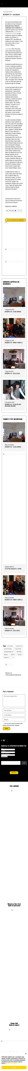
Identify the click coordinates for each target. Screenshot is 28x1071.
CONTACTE (14, 772)
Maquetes (7, 566)
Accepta (14, 1067)
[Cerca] (24, 763)
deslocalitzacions (8, 648)
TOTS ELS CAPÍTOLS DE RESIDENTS (15, 220)
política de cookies (11, 1063)
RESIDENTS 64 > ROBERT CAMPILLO (13, 343)
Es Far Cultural (17, 31)
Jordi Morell (8, 49)
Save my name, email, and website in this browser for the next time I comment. (13, 724)
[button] (26, 1053)
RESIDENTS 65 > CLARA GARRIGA (13, 312)
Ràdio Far (7, 445)
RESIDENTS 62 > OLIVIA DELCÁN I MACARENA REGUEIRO (13, 405)
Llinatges (3, 750)
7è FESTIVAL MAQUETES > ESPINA (13, 569)
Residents (11, 445)
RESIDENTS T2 (6, 657)
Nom (2, 748)
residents (20, 654)
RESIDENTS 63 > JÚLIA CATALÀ (12, 373)
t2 (12, 657)
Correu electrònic (5, 753)
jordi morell (19, 651)
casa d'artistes (19, 646)
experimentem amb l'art (9, 651)
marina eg (6, 654)
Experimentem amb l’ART (10, 33)
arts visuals (10, 646)
